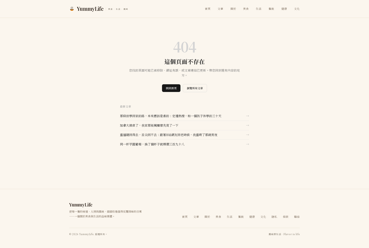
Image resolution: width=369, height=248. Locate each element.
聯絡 (297, 217)
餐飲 (271, 9)
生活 (259, 9)
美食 (246, 9)
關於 (233, 9)
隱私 (274, 217)
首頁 (208, 9)
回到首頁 (171, 88)
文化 (297, 9)
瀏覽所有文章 (195, 88)
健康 (284, 9)
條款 (286, 217)
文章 (220, 9)
